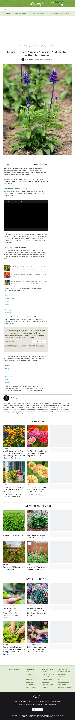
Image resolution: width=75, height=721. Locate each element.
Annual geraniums (10, 298)
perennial (10, 168)
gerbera (6, 390)
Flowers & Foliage (42, 9)
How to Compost (62, 684)
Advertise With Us (30, 679)
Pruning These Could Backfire (39, 13)
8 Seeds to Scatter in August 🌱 (21, 13)
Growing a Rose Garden (48, 679)
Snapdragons (9, 310)
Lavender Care (45, 682)
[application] (26, 215)
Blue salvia (8, 313)
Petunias (7, 307)
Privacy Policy (56, 701)
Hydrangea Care (46, 671)
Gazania (7, 374)
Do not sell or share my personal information (42, 704)
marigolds (38, 388)
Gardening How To (29, 46)
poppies (32, 388)
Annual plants (8, 191)
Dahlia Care (45, 687)
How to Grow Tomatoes (48, 674)
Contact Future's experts (29, 701)
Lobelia (7, 295)
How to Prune (61, 676)
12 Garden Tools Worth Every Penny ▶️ (60, 13)
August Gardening (12, 9)
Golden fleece (9, 377)
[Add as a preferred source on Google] (37, 709)
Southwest (53, 46)
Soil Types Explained (63, 682)
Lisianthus (8, 382)
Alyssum (7, 301)
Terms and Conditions (44, 701)
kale (23, 390)
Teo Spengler (30, 59)
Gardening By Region (42, 46)
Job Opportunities (30, 684)
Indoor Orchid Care (46, 676)
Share (7, 164)
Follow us (37, 164)
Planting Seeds (62, 674)
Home (20, 46)
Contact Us (28, 674)
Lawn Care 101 (62, 679)
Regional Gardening (27, 9)
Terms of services (21, 345)
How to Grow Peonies (47, 684)
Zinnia (7, 368)
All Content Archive (31, 687)
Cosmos (7, 365)
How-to (52, 59)
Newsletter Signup (30, 676)
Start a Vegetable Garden (64, 687)
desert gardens (9, 323)
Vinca (7, 379)
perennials (26, 234)
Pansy (7, 304)
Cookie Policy (23, 704)
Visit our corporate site (58, 715)
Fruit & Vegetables (56, 9)
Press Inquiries (29, 682)
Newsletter (45, 164)
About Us (28, 671)
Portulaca (8, 371)
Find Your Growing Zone (64, 671)
